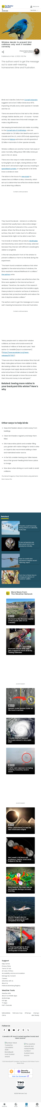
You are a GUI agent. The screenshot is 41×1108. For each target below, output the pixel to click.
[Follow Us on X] (28, 1030)
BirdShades (33, 241)
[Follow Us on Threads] (23, 1030)
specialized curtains (9, 169)
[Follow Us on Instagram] (9, 1030)
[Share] (3, 52)
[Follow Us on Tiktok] (18, 1030)
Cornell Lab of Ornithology (16, 130)
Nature (12, 139)
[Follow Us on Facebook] (4, 1030)
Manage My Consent (9, 976)
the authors (6, 274)
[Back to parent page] (5, 9)
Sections (33, 10)
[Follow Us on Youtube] (13, 1030)
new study (25, 176)
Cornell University (31, 100)
